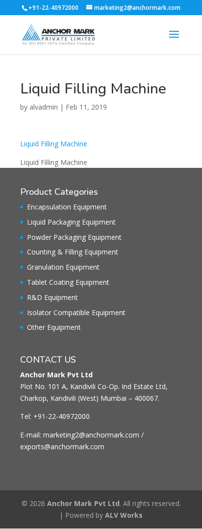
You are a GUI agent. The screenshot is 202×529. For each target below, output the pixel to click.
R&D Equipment (52, 297)
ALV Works (124, 515)
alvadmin (43, 107)
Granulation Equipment (63, 267)
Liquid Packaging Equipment (71, 222)
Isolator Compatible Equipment (76, 312)
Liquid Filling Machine (53, 143)
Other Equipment (54, 327)
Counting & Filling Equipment (72, 251)
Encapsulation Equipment (67, 206)
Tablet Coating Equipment (68, 282)
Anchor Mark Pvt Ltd (83, 503)
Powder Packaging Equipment (74, 237)
